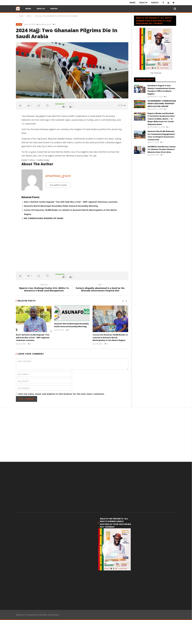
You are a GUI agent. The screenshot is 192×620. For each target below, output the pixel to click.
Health (143, 2)
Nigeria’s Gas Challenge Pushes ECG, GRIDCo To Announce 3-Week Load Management (44, 288)
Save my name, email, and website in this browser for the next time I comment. (61, 394)
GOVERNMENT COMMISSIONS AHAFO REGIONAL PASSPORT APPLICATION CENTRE (162, 104)
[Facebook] (163, 2)
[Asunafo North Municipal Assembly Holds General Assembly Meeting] (72, 313)
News (132, 2)
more (121, 105)
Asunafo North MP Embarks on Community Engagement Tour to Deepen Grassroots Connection (161, 135)
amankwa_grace (44, 24)
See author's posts (58, 185)
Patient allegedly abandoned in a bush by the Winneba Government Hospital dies (100, 288)
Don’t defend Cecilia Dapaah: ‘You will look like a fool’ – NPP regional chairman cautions (71, 201)
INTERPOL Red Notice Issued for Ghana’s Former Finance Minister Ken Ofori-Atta (161, 149)
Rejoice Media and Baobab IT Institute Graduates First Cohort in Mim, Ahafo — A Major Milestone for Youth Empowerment (161, 119)
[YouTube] (168, 2)
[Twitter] (173, 2)
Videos (155, 2)
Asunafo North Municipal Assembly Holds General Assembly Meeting (61, 206)
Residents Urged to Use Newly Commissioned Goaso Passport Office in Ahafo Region (161, 89)
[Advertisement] (72, 247)
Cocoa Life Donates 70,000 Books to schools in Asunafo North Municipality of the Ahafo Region (110, 337)
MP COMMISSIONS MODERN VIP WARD (43, 218)
